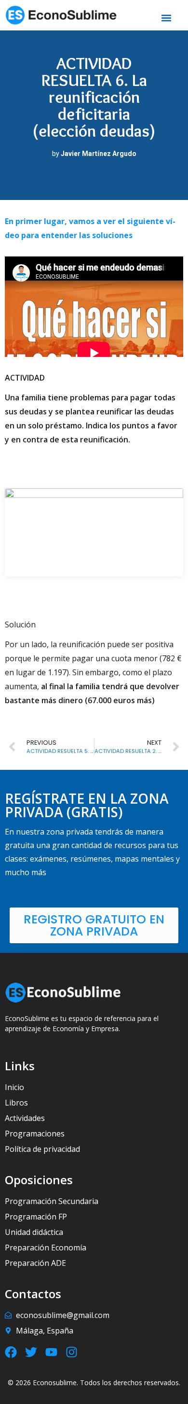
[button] (166, 18)
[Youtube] (51, 1352)
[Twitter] (31, 1352)
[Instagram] (72, 1352)
